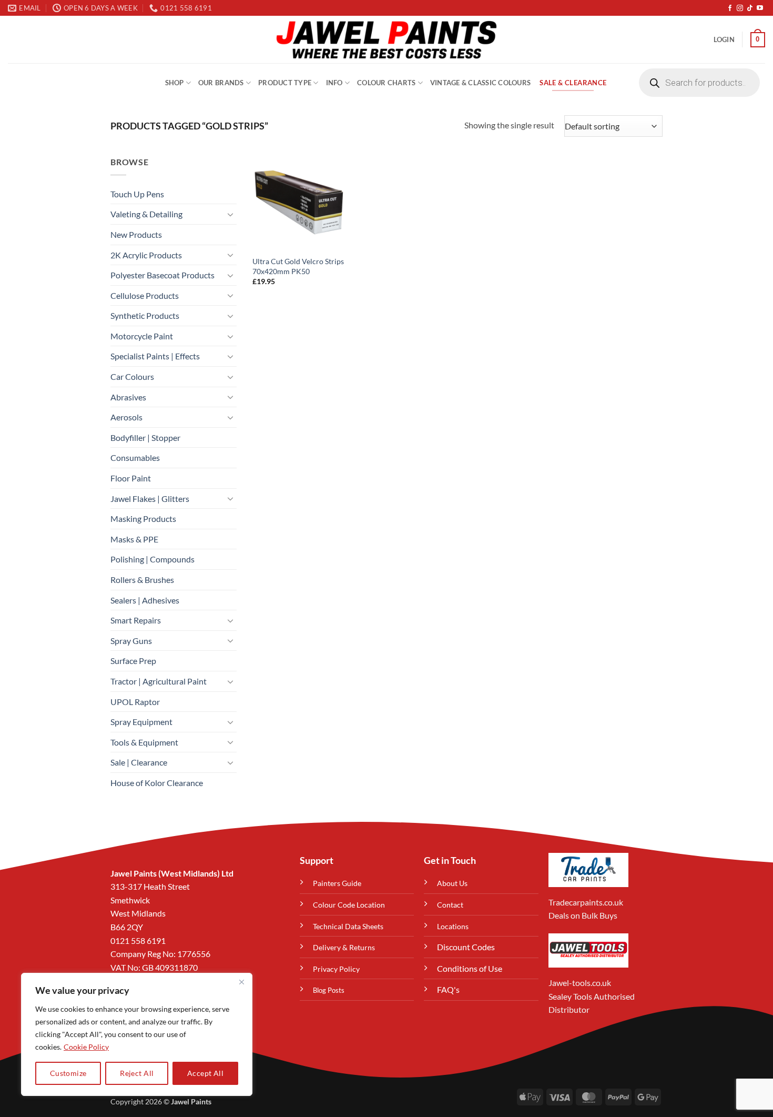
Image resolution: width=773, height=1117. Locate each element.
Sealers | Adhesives (144, 600)
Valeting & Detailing (146, 214)
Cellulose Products (144, 295)
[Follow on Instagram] (740, 8)
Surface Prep (133, 661)
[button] (724, 39)
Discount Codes (466, 947)
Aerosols (126, 417)
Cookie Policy (86, 1046)
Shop (174, 82)
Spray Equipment (141, 722)
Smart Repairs (135, 620)
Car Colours (132, 376)
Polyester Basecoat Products (162, 275)
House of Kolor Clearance (156, 783)
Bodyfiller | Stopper (145, 437)
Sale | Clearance (138, 762)
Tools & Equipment (144, 742)
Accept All (205, 1073)
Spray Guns (131, 641)
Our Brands (221, 82)
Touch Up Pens (137, 194)
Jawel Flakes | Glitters (149, 499)
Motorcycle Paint (141, 336)
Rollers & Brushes (142, 580)
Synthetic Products (144, 315)
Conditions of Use (469, 968)
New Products (136, 234)
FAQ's (448, 989)
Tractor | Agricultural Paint (158, 681)
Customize (68, 1073)
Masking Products (143, 519)
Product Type (284, 82)
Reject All (137, 1073)
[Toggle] (230, 214)
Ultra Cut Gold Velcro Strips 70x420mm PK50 (298, 266)
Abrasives (128, 397)
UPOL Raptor (135, 702)
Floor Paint (130, 478)
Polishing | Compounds (152, 559)
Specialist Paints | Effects (155, 356)
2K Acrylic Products (146, 255)
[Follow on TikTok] (750, 8)
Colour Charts (386, 82)
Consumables (135, 457)
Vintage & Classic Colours (480, 82)
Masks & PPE (134, 539)
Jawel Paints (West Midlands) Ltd (171, 873)
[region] (136, 1034)
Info (334, 82)
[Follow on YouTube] (760, 8)
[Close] (241, 981)
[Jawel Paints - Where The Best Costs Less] (386, 39)
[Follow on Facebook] (730, 8)
